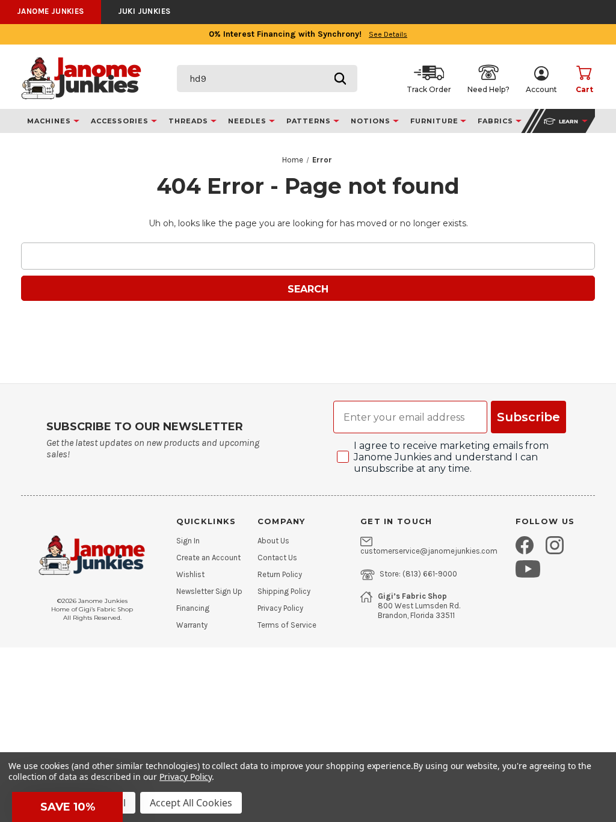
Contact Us (277, 558)
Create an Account (208, 558)
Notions (372, 121)
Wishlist (190, 574)
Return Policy (279, 574)
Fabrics (497, 121)
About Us (273, 541)
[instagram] (555, 545)
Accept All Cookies (191, 802)
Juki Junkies (144, 11)
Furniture (435, 121)
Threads (189, 121)
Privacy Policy (280, 608)
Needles (248, 121)
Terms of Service (286, 625)
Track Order (429, 89)
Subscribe (528, 417)
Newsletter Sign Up (209, 591)
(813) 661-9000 (429, 574)
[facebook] (525, 545)
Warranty (192, 625)
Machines (50, 121)
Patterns (310, 121)
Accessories (121, 121)
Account (541, 89)
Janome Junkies (50, 11)
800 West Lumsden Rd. (419, 606)
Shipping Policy (283, 591)
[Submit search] (340, 78)
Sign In (188, 541)
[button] (67, 807)
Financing (192, 608)
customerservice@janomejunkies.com (428, 551)
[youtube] (528, 569)
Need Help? (488, 89)
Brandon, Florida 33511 (416, 615)
